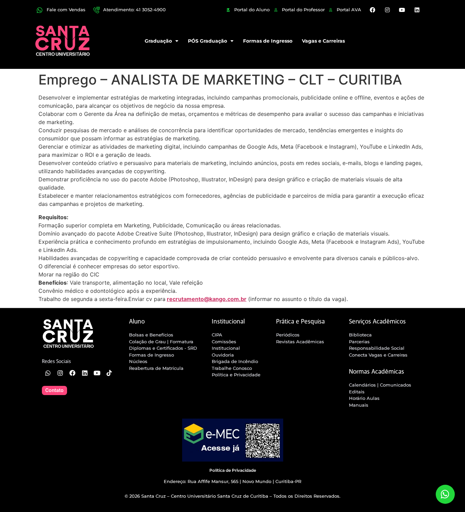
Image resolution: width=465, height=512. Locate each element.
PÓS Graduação (207, 41)
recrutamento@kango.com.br (206, 299)
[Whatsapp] (48, 373)
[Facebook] (372, 9)
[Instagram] (387, 9)
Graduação (158, 41)
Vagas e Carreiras (323, 41)
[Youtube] (402, 9)
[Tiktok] (109, 373)
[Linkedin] (416, 9)
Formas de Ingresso (267, 41)
